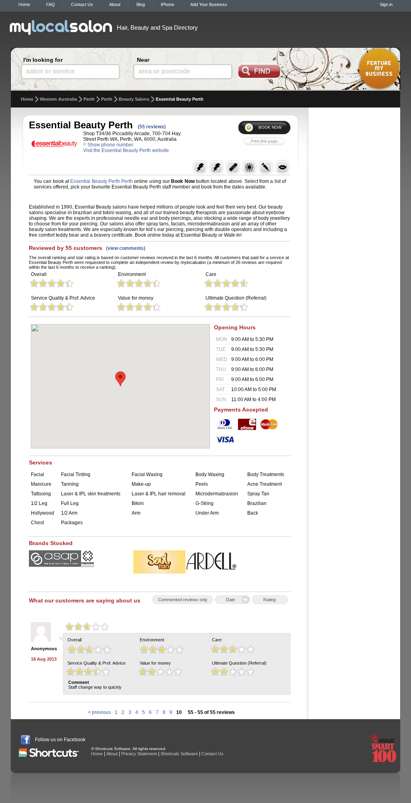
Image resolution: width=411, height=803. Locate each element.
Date (230, 599)
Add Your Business (208, 4)
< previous (99, 712)
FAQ (50, 4)
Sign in (386, 4)
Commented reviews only (183, 599)
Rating (269, 599)
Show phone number (110, 145)
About (114, 4)
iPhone (167, 4)
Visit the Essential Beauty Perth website (126, 150)
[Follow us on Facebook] (25, 739)
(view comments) (125, 248)
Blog (140, 4)
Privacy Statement (139, 753)
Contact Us (82, 4)
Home (24, 4)
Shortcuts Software (179, 753)
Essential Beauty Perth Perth (101, 181)
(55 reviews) (152, 127)
